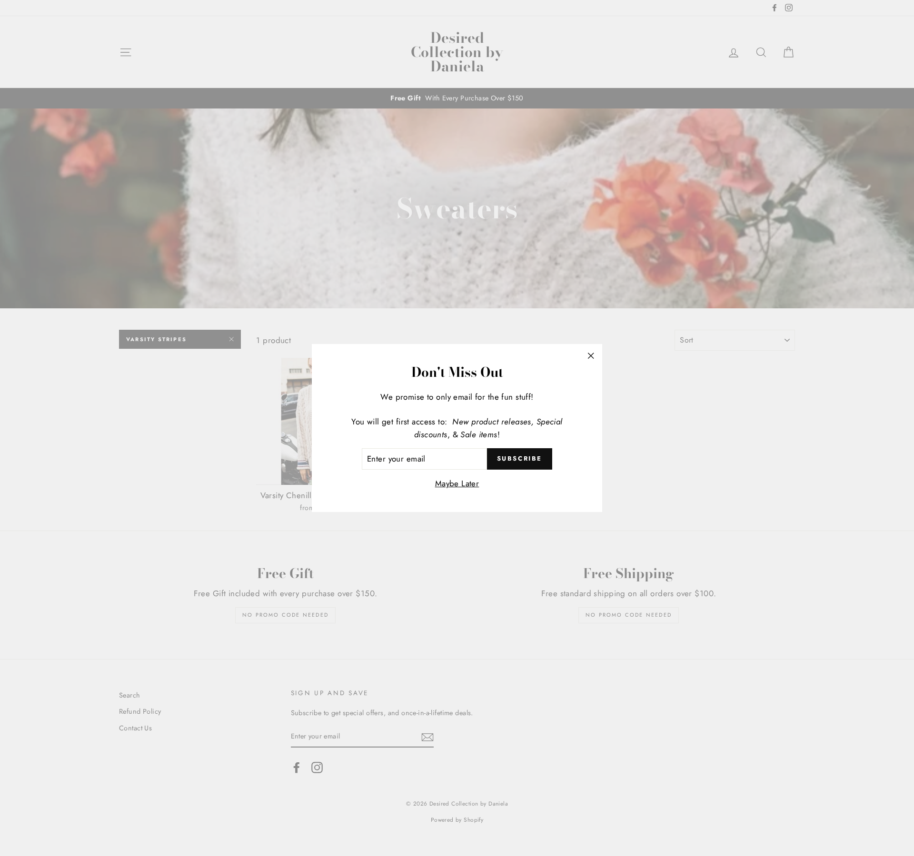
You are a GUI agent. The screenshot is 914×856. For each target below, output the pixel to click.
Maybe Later (457, 483)
